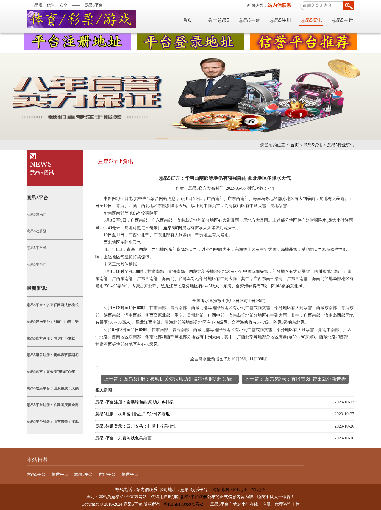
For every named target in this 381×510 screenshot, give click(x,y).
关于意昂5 (218, 20)
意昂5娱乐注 (36, 214)
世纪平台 (107, 474)
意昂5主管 (342, 20)
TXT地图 (257, 489)
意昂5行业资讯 (340, 145)
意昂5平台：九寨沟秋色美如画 (123, 438)
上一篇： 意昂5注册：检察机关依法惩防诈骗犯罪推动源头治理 (170, 378)
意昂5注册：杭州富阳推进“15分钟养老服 (132, 414)
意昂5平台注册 (193, 497)
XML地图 (239, 489)
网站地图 (218, 489)
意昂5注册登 (36, 231)
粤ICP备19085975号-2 (183, 504)
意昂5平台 (249, 20)
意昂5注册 (280, 20)
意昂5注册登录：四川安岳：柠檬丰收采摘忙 (136, 426)
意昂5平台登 (36, 248)
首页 (187, 20)
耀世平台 (59, 474)
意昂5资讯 (311, 20)
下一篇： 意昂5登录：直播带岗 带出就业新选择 (295, 378)
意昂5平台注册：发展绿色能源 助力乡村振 (134, 402)
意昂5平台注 (36, 264)
